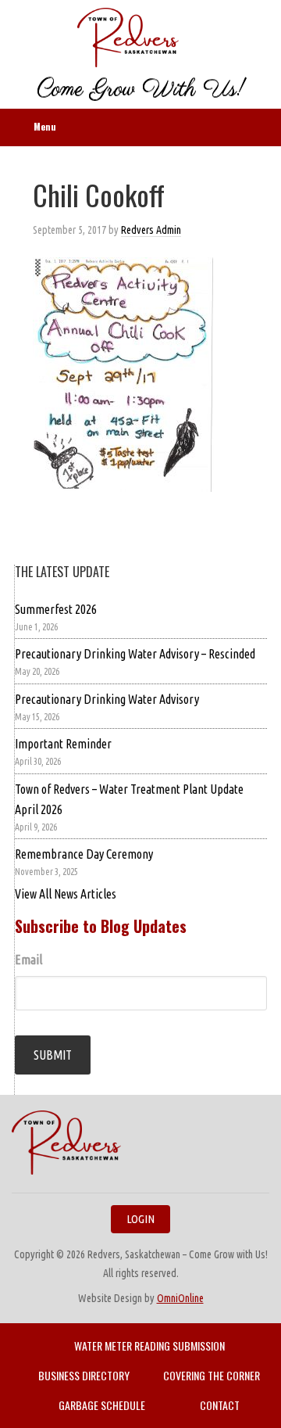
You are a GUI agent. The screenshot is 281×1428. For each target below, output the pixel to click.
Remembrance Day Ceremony (84, 854)
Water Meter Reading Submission (149, 1345)
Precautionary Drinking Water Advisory (107, 699)
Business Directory (84, 1375)
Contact (220, 1405)
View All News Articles (65, 894)
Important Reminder (63, 744)
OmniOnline (180, 1298)
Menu (45, 126)
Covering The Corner (211, 1375)
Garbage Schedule (102, 1405)
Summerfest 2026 (56, 609)
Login (140, 1218)
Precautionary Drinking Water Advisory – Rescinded (135, 654)
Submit (53, 1055)
